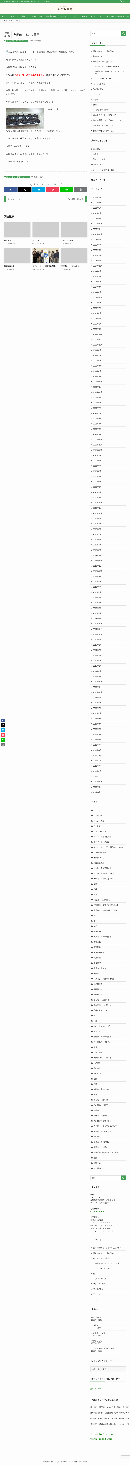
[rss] (121, 1)
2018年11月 (97, 566)
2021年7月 (97, 408)
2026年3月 (97, 213)
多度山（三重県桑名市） (103, 937)
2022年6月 (97, 355)
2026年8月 (97, 197)
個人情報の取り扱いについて (104, 125)
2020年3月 (97, 487)
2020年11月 (97, 445)
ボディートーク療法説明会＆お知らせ (109, 847)
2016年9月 (97, 698)
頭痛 (95, 1158)
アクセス (96, 94)
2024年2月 (97, 292)
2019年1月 (97, 555)
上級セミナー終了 (98, 159)
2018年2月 (97, 613)
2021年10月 (98, 392)
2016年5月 (97, 719)
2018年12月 (98, 561)
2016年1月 (97, 740)
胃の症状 (97, 1068)
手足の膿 (97, 958)
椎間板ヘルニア (100, 989)
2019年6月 (97, 529)
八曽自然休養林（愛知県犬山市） (107, 905)
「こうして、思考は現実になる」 (29, 75)
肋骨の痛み (98, 1052)
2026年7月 (97, 203)
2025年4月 (97, 250)
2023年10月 (98, 298)
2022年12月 (98, 334)
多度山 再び (96, 149)
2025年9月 (97, 240)
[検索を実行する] (123, 33)
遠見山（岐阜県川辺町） (103, 1142)
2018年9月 (97, 576)
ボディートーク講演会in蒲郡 (102, 170)
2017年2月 (97, 671)
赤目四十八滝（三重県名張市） (106, 1126)
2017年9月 (97, 640)
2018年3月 (97, 608)
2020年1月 (97, 497)
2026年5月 (97, 208)
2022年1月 (97, 376)
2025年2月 (97, 261)
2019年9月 (97, 519)
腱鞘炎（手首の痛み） (102, 1089)
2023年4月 (97, 319)
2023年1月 (97, 329)
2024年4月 (97, 287)
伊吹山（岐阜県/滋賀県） (104, 879)
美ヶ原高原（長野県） (102, 1042)
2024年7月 (97, 276)
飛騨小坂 (97, 1163)
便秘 (95, 884)
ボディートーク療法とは (103, 62)
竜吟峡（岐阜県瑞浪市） (103, 1037)
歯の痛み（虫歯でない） (103, 1000)
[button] (11, 189)
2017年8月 (97, 645)
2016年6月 (97, 713)
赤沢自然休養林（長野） (103, 1121)
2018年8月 (97, 582)
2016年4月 (97, 724)
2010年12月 (98, 782)
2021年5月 (97, 419)
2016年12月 (98, 682)
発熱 (95, 1021)
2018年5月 (97, 597)
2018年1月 (97, 619)
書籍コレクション (21, 41)
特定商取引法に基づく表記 (103, 131)
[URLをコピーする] (80, 189)
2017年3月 (97, 666)
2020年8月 (97, 461)
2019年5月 (97, 534)
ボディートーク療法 (102, 842)
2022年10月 (98, 345)
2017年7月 (97, 650)
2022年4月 (97, 366)
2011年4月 (97, 761)
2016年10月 (98, 692)
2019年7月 (97, 524)
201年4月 (97, 792)
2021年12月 (98, 382)
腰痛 (95, 1079)
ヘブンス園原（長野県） (103, 837)
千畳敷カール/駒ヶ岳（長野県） (106, 910)
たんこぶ (97, 810)
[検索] (124, 1)
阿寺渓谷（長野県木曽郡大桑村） (107, 1152)
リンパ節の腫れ (100, 852)
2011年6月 (97, 750)
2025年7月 (97, 245)
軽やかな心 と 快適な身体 (103, 51)
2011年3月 (97, 766)
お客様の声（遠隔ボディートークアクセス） (109, 72)
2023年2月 (97, 324)
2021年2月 (97, 429)
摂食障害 (97, 963)
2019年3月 (97, 545)
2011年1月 (97, 777)
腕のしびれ (98, 1073)
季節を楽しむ (96, 165)
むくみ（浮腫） (100, 821)
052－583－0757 (97, 1211)
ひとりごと (10, 41)
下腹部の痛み (99, 858)
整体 (95, 105)
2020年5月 (97, 476)
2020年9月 (97, 455)
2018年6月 (97, 592)
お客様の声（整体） (101, 110)
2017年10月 (98, 634)
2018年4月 (97, 603)
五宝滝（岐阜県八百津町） (104, 873)
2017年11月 (97, 629)
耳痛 (95, 1047)
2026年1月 (97, 219)
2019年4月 (97, 540)
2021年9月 (97, 397)
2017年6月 (97, 655)
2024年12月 (98, 266)
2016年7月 (97, 708)
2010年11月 (97, 787)
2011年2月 (97, 771)
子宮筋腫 (97, 942)
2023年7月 (97, 308)
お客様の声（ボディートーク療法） (107, 66)
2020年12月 (98, 440)
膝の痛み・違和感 (101, 1100)
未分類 (96, 973)
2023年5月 (97, 313)
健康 (95, 894)
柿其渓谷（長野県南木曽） (104, 979)
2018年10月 (98, 571)
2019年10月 (98, 513)
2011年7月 (97, 745)
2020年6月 (97, 471)
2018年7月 (97, 587)
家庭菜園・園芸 (100, 952)
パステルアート (100, 831)
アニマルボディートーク (103, 79)
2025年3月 (97, 255)
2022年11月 (97, 340)
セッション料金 (99, 84)
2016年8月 (97, 703)
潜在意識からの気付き (102, 1005)
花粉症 (96, 1110)
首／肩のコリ (99, 1168)
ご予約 (95, 100)
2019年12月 (98, 503)
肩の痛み (97, 1063)
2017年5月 (97, 661)
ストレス (97, 826)
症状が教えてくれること (103, 1010)
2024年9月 (97, 271)
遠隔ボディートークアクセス (104, 115)
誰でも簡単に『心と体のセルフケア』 (108, 120)
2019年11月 (97, 508)
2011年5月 (97, 755)
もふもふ (94, 154)
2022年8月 (97, 350)
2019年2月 (97, 550)
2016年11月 (97, 687)
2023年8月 (97, 303)
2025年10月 (98, 234)
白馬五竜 (97, 1031)
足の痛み (97, 1137)
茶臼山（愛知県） (101, 1116)
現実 (41, 177)
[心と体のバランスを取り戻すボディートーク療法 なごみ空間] (65, 8)
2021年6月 (97, 413)
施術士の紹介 (98, 89)
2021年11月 (97, 387)
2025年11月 (97, 229)
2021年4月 (97, 424)
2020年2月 (97, 492)
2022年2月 (97, 371)
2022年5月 (97, 361)
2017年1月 (97, 676)
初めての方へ (98, 56)
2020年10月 (98, 450)
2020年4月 (97, 482)
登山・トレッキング (102, 1026)
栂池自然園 (98, 984)
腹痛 (95, 1095)
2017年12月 (98, 624)
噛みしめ (97, 931)
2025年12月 (98, 224)
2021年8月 (97, 403)
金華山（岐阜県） (101, 1147)
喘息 (95, 926)
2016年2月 (97, 734)
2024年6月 (97, 282)
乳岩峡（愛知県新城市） (103, 868)
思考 (35, 177)
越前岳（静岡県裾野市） (103, 1131)
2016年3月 (97, 729)
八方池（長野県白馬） (102, 900)
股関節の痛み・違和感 (102, 1058)
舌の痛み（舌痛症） (102, 1105)
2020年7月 (97, 466)
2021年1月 (97, 434)
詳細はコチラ (95, 1389)
